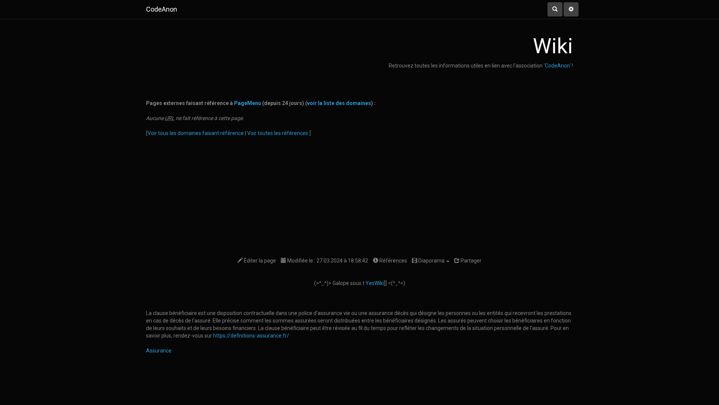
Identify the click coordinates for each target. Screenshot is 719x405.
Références (392, 261)
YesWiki (374, 283)
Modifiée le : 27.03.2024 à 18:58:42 (327, 261)
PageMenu (247, 103)
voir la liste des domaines (339, 103)
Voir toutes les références (278, 133)
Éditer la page (259, 261)
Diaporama (431, 261)
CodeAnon (557, 66)
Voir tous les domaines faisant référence (196, 133)
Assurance (159, 351)
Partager (470, 261)
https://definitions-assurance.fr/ (251, 336)
